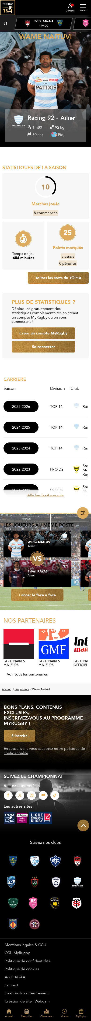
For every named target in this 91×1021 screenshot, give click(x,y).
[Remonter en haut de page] (83, 825)
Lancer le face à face (37, 595)
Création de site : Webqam (27, 1001)
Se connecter (43, 347)
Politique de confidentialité (28, 961)
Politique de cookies (22, 969)
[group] (43, 24)
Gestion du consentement (27, 993)
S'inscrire (19, 736)
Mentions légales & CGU (25, 944)
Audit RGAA (15, 977)
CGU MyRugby (17, 952)
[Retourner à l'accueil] (7, 16)
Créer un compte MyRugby (43, 333)
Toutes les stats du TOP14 (58, 278)
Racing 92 (41, 118)
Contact (11, 985)
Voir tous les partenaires (27, 674)
